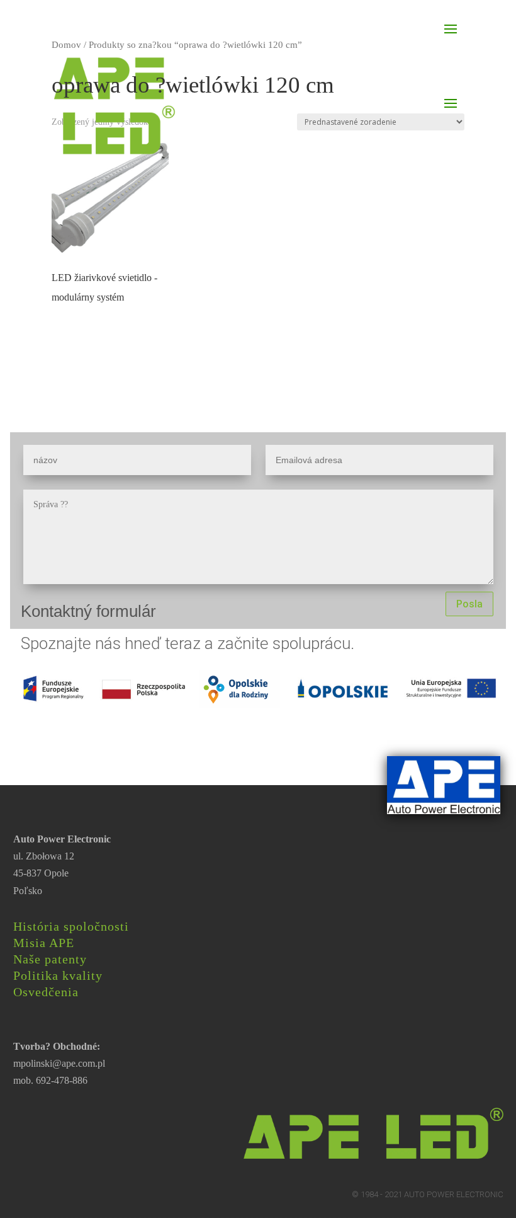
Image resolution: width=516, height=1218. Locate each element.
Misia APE (43, 943)
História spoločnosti (71, 926)
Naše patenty (50, 959)
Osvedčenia (46, 992)
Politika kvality (58, 975)
